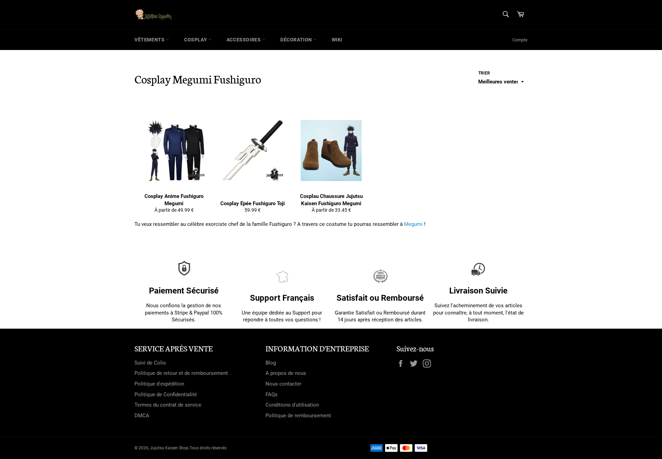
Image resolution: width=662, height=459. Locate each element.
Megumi (413, 224)
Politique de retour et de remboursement (181, 373)
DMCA (141, 415)
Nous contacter (283, 384)
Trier (484, 73)
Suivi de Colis (150, 363)
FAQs (271, 394)
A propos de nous (285, 373)
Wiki (337, 39)
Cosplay (196, 39)
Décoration (296, 39)
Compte (520, 39)
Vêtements (150, 39)
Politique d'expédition (159, 384)
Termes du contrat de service (167, 405)
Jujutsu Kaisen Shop (169, 448)
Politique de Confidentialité (165, 394)
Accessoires (244, 39)
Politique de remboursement (298, 415)
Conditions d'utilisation (292, 405)
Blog (270, 363)
